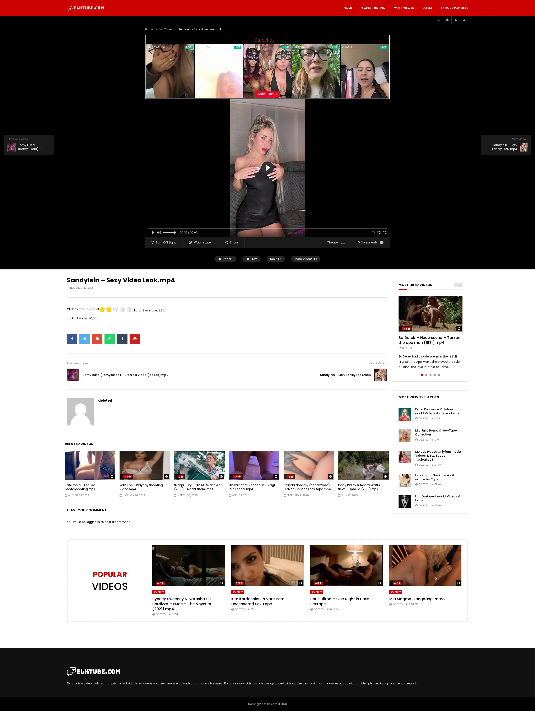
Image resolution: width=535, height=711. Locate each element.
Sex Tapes (165, 29)
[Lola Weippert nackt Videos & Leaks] (405, 501)
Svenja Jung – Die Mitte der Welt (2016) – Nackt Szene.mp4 (198, 487)
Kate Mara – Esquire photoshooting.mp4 (80, 487)
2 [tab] (426, 375)
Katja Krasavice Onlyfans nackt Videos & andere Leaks (437, 411)
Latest (427, 8)
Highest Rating (373, 8)
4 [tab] (435, 375)
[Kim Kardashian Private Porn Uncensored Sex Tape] (267, 565)
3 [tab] (430, 375)
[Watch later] (439, 20)
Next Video (378, 363)
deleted (105, 400)
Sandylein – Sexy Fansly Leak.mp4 (345, 375)
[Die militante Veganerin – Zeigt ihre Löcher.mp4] (254, 465)
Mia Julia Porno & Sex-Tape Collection (436, 432)
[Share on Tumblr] (122, 339)
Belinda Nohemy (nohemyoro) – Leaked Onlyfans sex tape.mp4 (308, 487)
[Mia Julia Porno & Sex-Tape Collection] (405, 435)
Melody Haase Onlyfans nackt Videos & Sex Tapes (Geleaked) (438, 456)
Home (348, 8)
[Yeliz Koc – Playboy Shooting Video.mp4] (145, 465)
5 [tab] (439, 375)
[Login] (455, 20)
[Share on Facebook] (72, 339)
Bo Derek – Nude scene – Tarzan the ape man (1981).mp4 (429, 340)
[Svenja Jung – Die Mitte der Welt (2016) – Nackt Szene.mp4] (199, 465)
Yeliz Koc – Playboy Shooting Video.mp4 (141, 487)
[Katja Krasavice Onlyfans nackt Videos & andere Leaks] (405, 414)
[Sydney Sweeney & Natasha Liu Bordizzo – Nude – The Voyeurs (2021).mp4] (188, 565)
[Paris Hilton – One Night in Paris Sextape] (346, 565)
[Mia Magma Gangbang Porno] (425, 565)
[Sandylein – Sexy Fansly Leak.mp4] (380, 375)
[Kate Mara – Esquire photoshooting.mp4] (90, 465)
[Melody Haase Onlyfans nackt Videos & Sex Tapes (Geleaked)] (405, 457)
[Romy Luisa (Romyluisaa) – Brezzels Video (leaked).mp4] (73, 375)
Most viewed (404, 8)
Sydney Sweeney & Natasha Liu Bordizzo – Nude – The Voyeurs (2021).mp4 (181, 604)
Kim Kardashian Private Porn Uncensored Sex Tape (257, 601)
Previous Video (78, 363)
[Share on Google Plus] (97, 339)
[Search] (464, 20)
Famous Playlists (454, 8)
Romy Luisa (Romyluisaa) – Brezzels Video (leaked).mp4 (125, 375)
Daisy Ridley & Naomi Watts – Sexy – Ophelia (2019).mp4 (360, 487)
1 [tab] (422, 375)
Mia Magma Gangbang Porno (417, 598)
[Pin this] (135, 339)
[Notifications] (447, 20)
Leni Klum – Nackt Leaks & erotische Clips (434, 477)
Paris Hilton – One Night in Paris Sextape (339, 601)
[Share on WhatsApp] (109, 339)
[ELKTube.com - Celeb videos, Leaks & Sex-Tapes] (85, 8)
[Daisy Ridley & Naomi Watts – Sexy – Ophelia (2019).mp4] (363, 465)
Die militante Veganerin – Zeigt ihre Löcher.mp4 (252, 487)
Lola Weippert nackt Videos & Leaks (437, 498)
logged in (93, 522)
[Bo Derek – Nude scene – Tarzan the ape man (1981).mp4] (430, 314)
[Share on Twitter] (84, 339)
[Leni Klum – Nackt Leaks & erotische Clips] (405, 480)
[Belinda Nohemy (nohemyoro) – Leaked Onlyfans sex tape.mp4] (309, 465)
